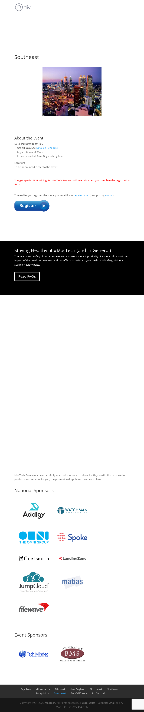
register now (81, 195)
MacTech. (50, 702)
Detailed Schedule (47, 148)
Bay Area (26, 689)
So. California (79, 693)
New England (77, 689)
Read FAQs (27, 276)
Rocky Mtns (42, 693)
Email (112, 702)
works (108, 195)
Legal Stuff (88, 702)
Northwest (113, 689)
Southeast (60, 693)
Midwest (60, 689)
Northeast (96, 689)
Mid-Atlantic (43, 689)
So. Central (98, 693)
